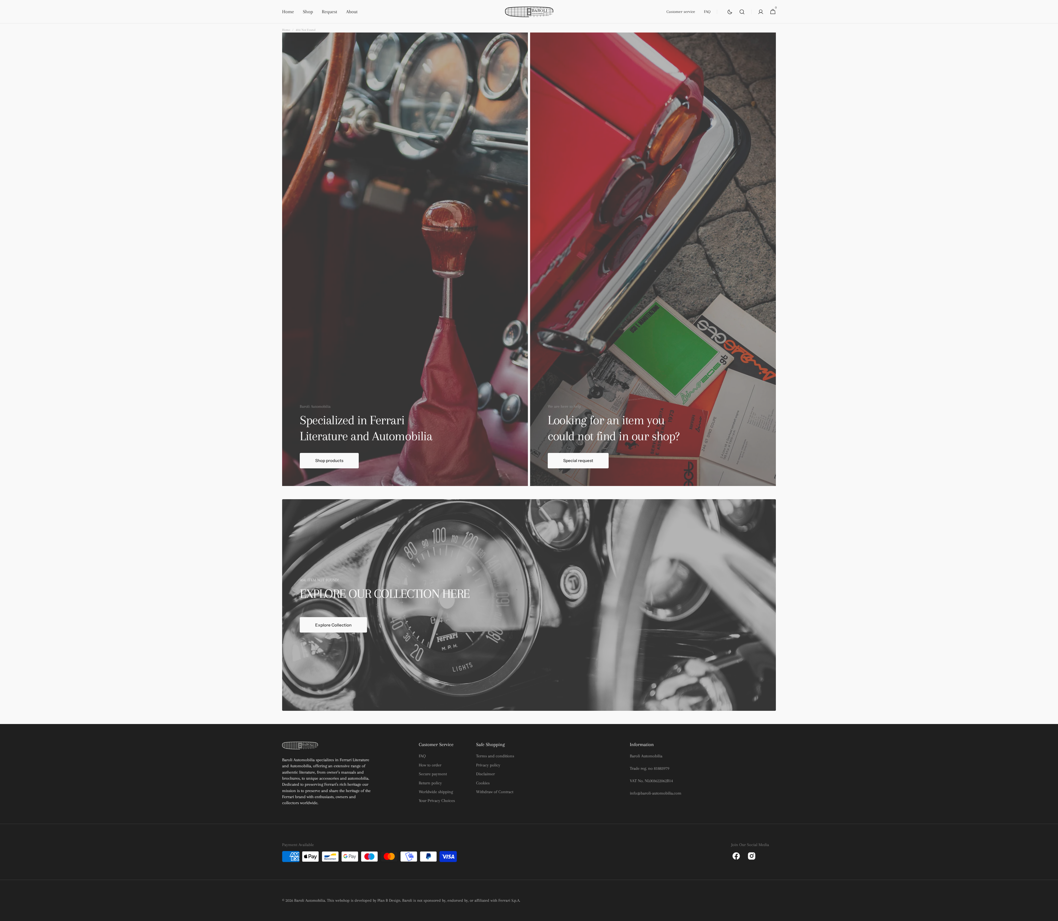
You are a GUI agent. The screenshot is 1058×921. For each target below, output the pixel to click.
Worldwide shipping (436, 791)
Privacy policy (488, 765)
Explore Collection (333, 625)
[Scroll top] (1051, 914)
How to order (430, 765)
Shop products (329, 460)
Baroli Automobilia (309, 900)
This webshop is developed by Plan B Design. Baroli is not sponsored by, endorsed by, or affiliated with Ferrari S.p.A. (423, 900)
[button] (742, 11)
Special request (578, 460)
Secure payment (433, 773)
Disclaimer (485, 773)
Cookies (483, 782)
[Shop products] (405, 259)
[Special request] (653, 259)
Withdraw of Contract (494, 791)
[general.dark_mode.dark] (730, 12)
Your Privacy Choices (437, 800)
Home (286, 30)
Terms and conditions (495, 755)
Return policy (430, 782)
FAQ (422, 755)
